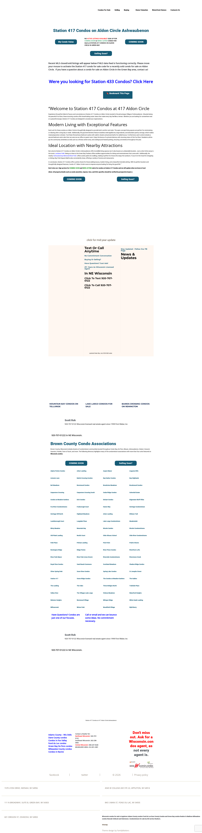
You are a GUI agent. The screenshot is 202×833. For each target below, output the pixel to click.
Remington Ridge (56, 550)
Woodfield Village (109, 607)
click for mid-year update (101, 240)
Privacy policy (141, 774)
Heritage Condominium (137, 507)
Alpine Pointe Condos (57, 471)
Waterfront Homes (159, 10)
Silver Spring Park (56, 571)
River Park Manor (56, 557)
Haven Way (106, 507)
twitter (84, 774)
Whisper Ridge (108, 600)
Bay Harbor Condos (109, 478)
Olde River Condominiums (138, 535)
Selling (117, 10)
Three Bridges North (110, 586)
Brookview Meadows (110, 485)
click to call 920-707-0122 (98, 286)
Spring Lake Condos (109, 571)
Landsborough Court (57, 521)
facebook (54, 774)
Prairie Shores (134, 543)
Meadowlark (133, 521)
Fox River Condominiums (58, 507)
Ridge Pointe (81, 550)
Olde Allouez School (110, 535)
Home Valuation (142, 10)
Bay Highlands (134, 478)
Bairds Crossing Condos (85, 478)
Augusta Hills (133, 471)
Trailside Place (134, 586)
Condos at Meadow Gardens (59, 499)
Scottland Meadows (109, 564)
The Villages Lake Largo (85, 593)
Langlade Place (82, 521)
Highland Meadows (83, 514)
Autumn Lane (54, 478)
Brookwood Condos (135, 485)
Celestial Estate (134, 492)
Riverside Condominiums (111, 557)
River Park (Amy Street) (85, 557)
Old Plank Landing (56, 535)
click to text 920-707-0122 (98, 279)
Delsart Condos (108, 499)
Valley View (54, 593)
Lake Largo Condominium (111, 521)
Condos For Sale (104, 10)
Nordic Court (81, 535)
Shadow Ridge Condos (136, 564)
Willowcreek (54, 607)
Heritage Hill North (56, 514)
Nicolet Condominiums (137, 528)
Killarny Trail (133, 514)
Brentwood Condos (83, 485)
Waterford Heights (135, 593)
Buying (126, 10)
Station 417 (54, 578)
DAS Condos (81, 499)
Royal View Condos (56, 564)
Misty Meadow (55, 528)
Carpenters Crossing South (86, 492)
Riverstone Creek (135, 557)
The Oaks (80, 586)
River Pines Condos (109, 550)
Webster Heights (56, 600)
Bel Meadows (54, 485)
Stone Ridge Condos (83, 578)
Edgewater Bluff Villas (136, 499)
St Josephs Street (135, 571)
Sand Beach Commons (84, 564)
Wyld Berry (133, 607)
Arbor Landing (81, 471)
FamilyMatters (123, 830)
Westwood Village (83, 600)
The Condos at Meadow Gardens (113, 578)
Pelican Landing (82, 543)
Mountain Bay (81, 528)
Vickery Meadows (109, 593)
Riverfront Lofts (134, 550)
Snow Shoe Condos (83, 571)
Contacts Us (175, 10)
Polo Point (106, 543)
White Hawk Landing (136, 600)
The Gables (133, 578)
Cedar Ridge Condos (110, 492)
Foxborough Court (83, 507)
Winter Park (81, 607)
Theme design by (109, 830)
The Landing (54, 586)
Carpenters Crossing (57, 492)
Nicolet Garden (108, 528)
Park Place (54, 543)
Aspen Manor (107, 471)
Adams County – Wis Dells (60, 734)
